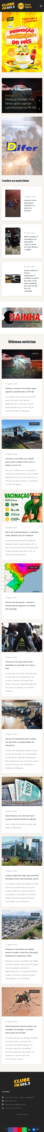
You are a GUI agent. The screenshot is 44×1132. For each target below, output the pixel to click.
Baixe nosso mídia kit (13, 1108)
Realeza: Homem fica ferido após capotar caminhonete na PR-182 (20, 103)
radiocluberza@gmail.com (15, 1104)
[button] (39, 100)
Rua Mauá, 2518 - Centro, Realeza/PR (20, 1097)
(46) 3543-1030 (11, 1101)
